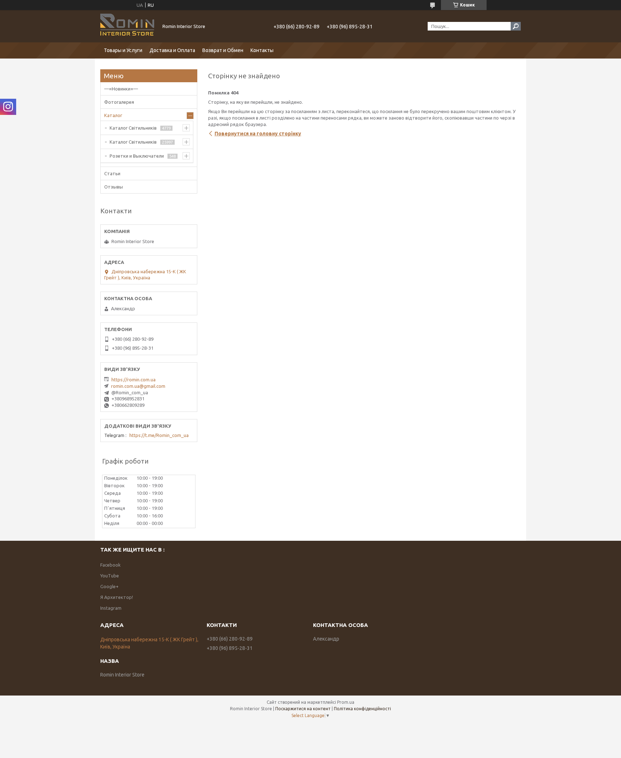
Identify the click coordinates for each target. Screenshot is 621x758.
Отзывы (113, 186)
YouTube (109, 575)
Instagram (110, 607)
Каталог (113, 115)
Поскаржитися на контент (303, 708)
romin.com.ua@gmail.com (138, 386)
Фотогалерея (119, 101)
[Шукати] (516, 26)
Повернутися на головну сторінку (258, 133)
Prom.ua (345, 702)
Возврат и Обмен (222, 50)
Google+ (109, 586)
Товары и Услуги (123, 50)
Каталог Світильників (133, 127)
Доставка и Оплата (172, 50)
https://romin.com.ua (133, 379)
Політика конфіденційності (362, 708)
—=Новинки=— (121, 88)
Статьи (112, 173)
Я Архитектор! (116, 597)
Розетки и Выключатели (137, 155)
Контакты (261, 50)
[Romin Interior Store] (127, 26)
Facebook (110, 564)
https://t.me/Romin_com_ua (159, 435)
